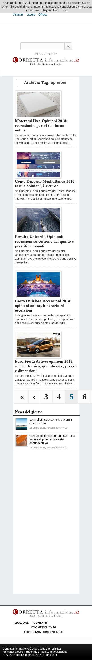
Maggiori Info (49, 10)
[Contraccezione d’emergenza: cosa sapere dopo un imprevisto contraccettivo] (21, 445)
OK (65, 10)
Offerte (42, 14)
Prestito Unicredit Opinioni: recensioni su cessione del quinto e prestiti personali (44, 241)
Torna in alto (51, 654)
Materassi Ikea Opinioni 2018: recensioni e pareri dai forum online (41, 125)
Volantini (18, 14)
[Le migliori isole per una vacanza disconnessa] (21, 429)
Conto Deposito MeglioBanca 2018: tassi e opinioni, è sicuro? (45, 183)
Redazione (21, 622)
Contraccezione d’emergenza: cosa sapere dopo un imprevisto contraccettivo (52, 439)
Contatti (40, 622)
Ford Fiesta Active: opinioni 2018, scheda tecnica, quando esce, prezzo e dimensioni (46, 366)
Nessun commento (56, 427)
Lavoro (31, 14)
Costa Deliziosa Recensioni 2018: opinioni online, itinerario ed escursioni (43, 305)
